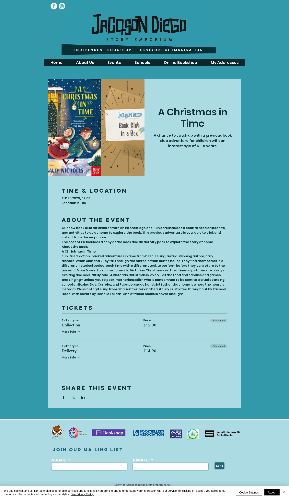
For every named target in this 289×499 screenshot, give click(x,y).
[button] (114, 62)
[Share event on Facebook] (63, 397)
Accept (272, 492)
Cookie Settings (249, 492)
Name (60, 460)
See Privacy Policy (82, 494)
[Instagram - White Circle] (62, 6)
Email (141, 460)
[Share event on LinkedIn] (83, 397)
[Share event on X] (73, 397)
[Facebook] (54, 6)
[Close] (284, 492)
